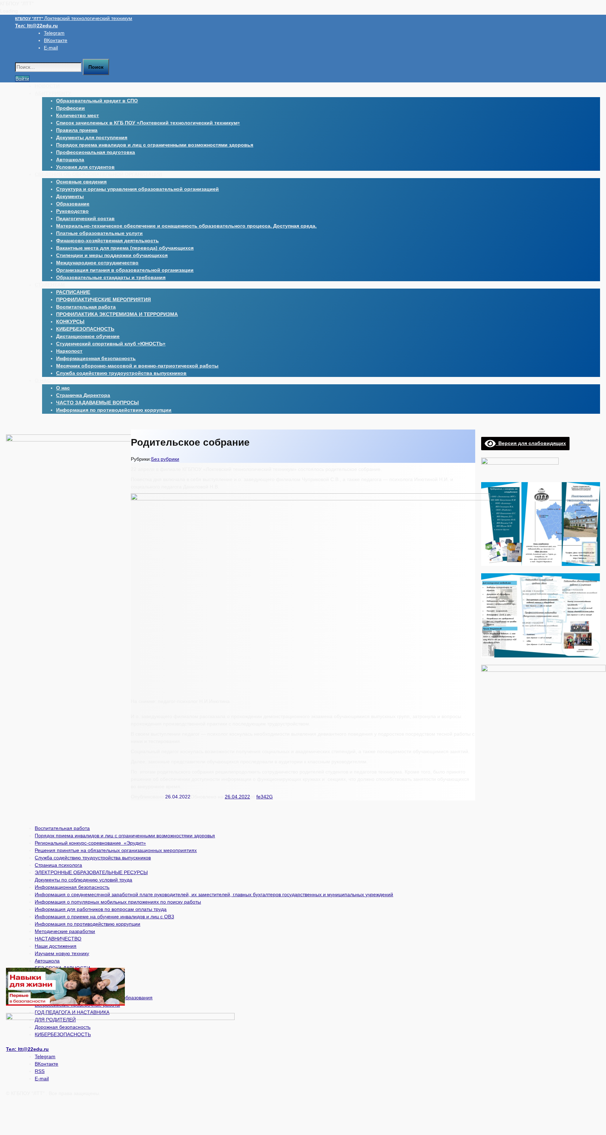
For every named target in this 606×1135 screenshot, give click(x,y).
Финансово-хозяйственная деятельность (107, 240)
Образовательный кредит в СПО (97, 100)
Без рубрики (165, 459)
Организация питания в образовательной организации (125, 270)
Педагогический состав (85, 218)
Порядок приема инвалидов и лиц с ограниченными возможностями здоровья (154, 145)
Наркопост (69, 351)
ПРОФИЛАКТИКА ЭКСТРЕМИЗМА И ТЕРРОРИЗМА (117, 314)
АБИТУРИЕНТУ (53, 93)
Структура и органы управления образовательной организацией (137, 189)
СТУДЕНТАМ (50, 285)
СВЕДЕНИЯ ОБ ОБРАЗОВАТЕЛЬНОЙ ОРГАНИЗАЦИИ (98, 174)
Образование (72, 204)
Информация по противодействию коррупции (113, 410)
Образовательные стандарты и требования (111, 277)
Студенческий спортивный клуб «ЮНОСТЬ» (111, 343)
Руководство (72, 211)
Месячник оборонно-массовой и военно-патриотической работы (137, 366)
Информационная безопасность (96, 358)
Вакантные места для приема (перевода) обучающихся (125, 248)
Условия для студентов (85, 167)
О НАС (42, 380)
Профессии (70, 108)
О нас (63, 388)
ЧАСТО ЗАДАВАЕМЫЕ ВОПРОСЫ (97, 402)
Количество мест (77, 115)
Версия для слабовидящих (531, 443)
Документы (70, 196)
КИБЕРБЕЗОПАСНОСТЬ (85, 329)
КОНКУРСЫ (70, 321)
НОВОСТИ (47, 86)
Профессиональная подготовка (95, 152)
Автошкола (70, 159)
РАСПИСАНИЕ (73, 292)
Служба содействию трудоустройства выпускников (121, 373)
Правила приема (76, 130)
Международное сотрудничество (97, 262)
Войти (22, 78)
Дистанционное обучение (88, 336)
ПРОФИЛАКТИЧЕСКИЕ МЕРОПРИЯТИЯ (103, 299)
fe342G (264, 796)
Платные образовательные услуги (99, 233)
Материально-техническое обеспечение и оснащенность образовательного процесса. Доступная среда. (186, 226)
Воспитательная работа (86, 307)
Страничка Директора (83, 395)
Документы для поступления (91, 137)
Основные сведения (81, 181)
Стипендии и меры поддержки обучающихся (112, 255)
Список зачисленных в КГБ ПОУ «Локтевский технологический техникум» (148, 123)
